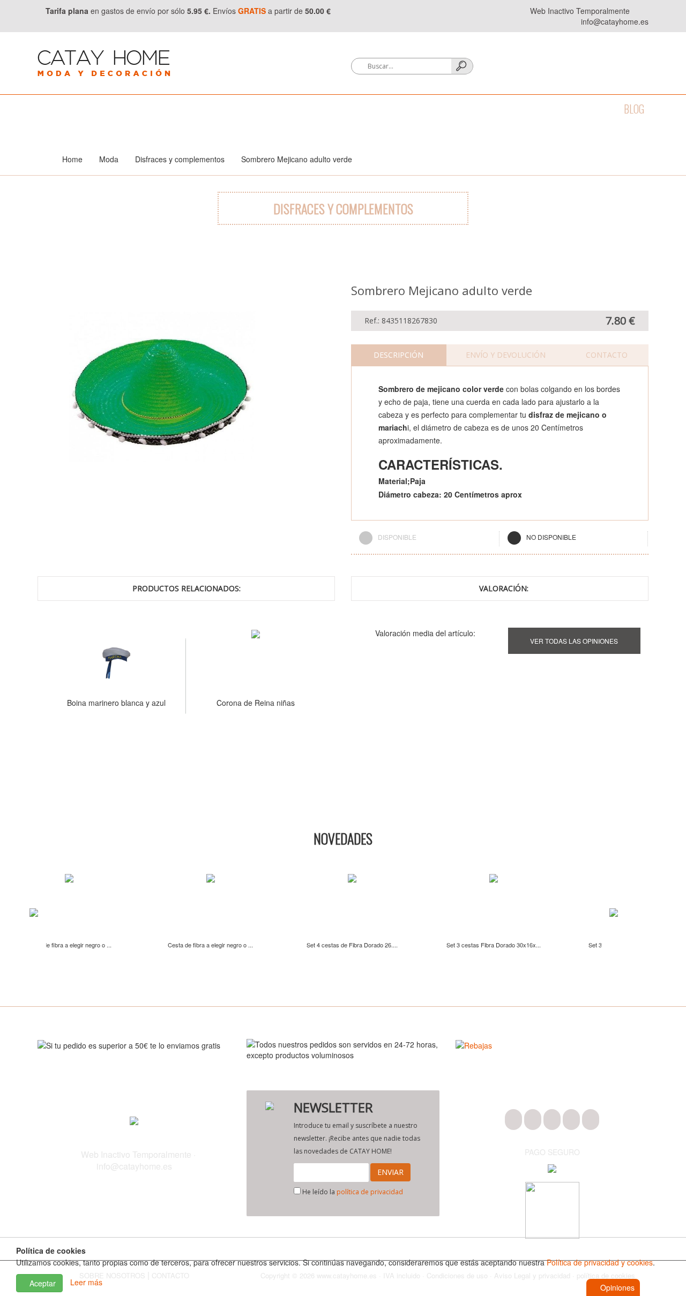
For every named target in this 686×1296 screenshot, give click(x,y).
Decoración (236, 109)
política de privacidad (370, 1191)
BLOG (634, 109)
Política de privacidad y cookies (600, 1262)
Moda (49, 109)
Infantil (491, 109)
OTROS (540, 109)
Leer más (86, 1282)
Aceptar (41, 1283)
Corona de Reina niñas (256, 702)
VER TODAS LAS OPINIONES (574, 640)
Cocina (134, 109)
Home (72, 159)
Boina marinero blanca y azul (116, 702)
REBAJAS (589, 109)
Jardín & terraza (418, 109)
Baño (90, 109)
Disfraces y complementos (180, 159)
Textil (180, 109)
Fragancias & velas (321, 109)
